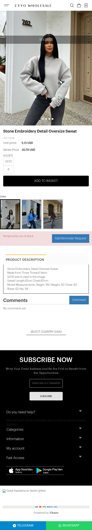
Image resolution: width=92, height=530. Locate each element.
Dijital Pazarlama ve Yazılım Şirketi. (26, 490)
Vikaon (53, 512)
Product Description (25, 259)
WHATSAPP (70, 525)
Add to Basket (46, 181)
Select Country (46, 331)
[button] (40, 119)
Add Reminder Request (70, 238)
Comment (79, 300)
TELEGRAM (25, 525)
